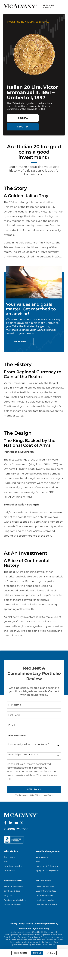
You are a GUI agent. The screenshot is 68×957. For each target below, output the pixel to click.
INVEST (11, 21)
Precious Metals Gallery (15, 900)
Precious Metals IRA (13, 886)
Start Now (20, 341)
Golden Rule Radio (44, 895)
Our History (9, 857)
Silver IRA (22, 127)
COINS (20, 21)
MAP (6, 861)
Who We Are (42, 857)
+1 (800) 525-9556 (20, 953)
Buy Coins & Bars (12, 891)
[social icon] (5, 823)
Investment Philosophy (47, 866)
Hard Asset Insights (13, 866)
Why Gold (8, 895)
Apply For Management (47, 870)
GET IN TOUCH (34, 789)
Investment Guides (45, 886)
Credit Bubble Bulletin (46, 904)
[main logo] (28, 6)
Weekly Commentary (46, 891)
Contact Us (9, 870)
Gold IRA (23, 118)
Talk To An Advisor (12, 904)
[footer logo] (21, 814)
